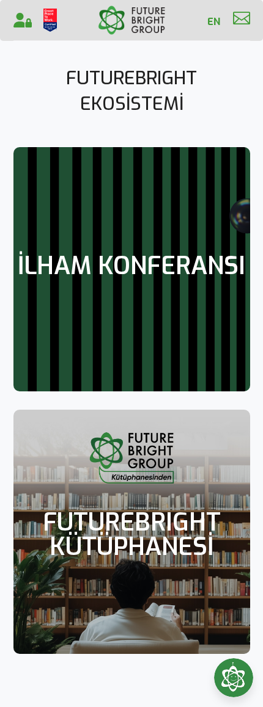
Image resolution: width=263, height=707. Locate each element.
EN (213, 21)
